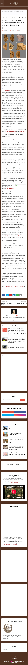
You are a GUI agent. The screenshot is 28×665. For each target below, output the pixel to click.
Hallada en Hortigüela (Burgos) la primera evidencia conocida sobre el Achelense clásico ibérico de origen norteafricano (16, 340)
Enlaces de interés (12, 656)
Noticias (7, 11)
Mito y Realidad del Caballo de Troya (16, 427)
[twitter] (8, 415)
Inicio (3, 11)
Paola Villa (7, 90)
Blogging (12, 661)
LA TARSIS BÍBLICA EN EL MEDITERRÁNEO (15, 433)
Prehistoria (10, 290)
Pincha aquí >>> (14, 482)
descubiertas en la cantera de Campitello (13, 235)
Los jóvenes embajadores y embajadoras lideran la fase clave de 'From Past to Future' (16, 347)
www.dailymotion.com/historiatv (10, 544)
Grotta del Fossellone (10, 131)
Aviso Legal (20, 656)
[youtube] (8, 412)
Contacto (14, 658)
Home (5, 656)
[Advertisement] (14, 566)
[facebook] (20, 412)
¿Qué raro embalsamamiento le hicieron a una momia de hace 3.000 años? (17, 441)
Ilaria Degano (10, 188)
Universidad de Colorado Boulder (14, 286)
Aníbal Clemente (6, 30)
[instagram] (20, 415)
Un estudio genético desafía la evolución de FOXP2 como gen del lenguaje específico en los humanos (17, 454)
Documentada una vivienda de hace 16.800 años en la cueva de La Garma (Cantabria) (17, 447)
